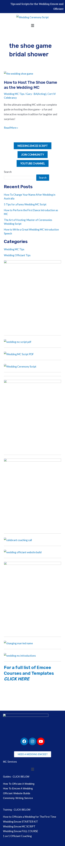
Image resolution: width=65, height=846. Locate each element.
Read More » (11, 127)
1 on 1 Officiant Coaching (17, 836)
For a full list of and (29, 673)
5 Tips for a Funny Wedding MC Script (25, 204)
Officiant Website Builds (16, 793)
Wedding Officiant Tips (17, 255)
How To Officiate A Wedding (18, 783)
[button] (32, 25)
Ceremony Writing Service (18, 798)
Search (8, 171)
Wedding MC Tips (14, 93)
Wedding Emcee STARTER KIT (20, 821)
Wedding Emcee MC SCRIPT (19, 826)
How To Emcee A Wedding (18, 788)
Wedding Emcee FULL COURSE (20, 831)
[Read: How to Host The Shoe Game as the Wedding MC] (18, 73)
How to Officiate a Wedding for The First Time (29, 816)
